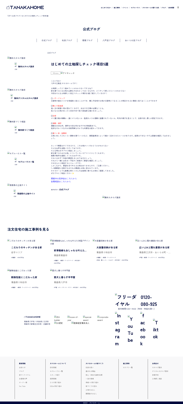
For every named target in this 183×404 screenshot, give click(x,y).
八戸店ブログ (109, 40)
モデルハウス (135, 7)
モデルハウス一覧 (56, 371)
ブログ (163, 7)
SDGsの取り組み (56, 386)
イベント (125, 7)
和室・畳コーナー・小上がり (105, 260)
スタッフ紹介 (55, 375)
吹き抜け (77, 260)
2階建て (14, 257)
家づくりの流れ (91, 386)
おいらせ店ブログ (133, 40)
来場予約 (155, 375)
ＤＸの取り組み (55, 382)
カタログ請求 (157, 367)
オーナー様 (23, 382)
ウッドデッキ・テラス (65, 287)
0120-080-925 (149, 300)
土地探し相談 (157, 378)
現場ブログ (87, 40)
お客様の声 (23, 378)
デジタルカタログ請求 (160, 371)
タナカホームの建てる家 (150, 7)
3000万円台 (57, 263)
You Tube (22, 386)
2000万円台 (21, 257)
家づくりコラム (24, 375)
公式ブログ (16, 16)
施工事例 (117, 7)
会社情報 (53, 367)
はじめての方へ (106, 7)
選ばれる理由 (90, 371)
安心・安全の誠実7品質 (94, 375)
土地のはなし (90, 390)
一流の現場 (90, 378)
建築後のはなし (91, 393)
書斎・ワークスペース (67, 260)
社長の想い (90, 367)
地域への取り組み (92, 382)
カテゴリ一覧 (128, 367)
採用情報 (53, 378)
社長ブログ (67, 40)
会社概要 (171, 7)
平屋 (141, 257)
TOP (8, 16)
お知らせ (22, 367)
